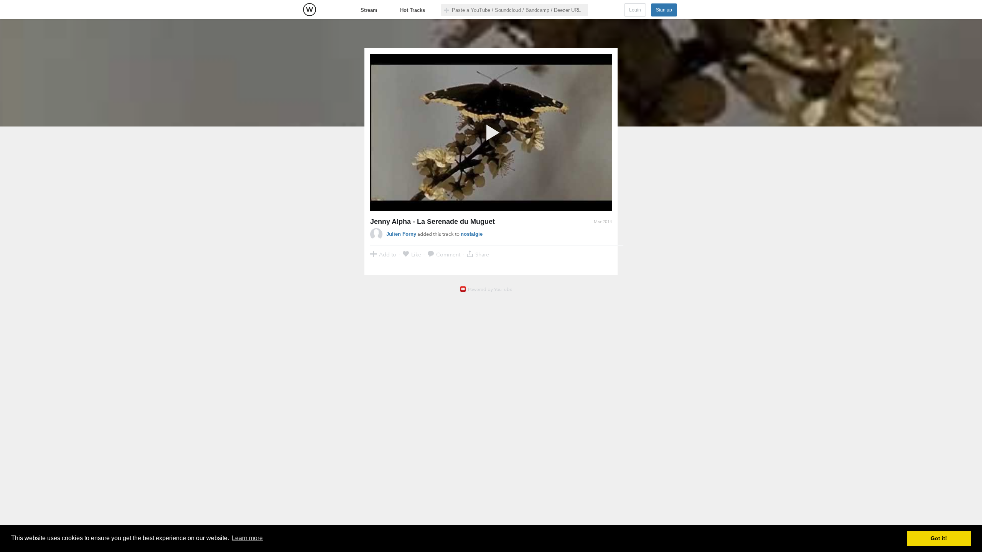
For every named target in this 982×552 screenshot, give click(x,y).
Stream (369, 10)
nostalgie (472, 234)
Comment (448, 254)
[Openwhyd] (309, 9)
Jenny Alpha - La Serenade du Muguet (432, 221)
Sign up (664, 10)
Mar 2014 (603, 222)
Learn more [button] (247, 538)
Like (416, 254)
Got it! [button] (939, 538)
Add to (387, 254)
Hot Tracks (412, 10)
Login (635, 10)
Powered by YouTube (490, 289)
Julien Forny (401, 234)
